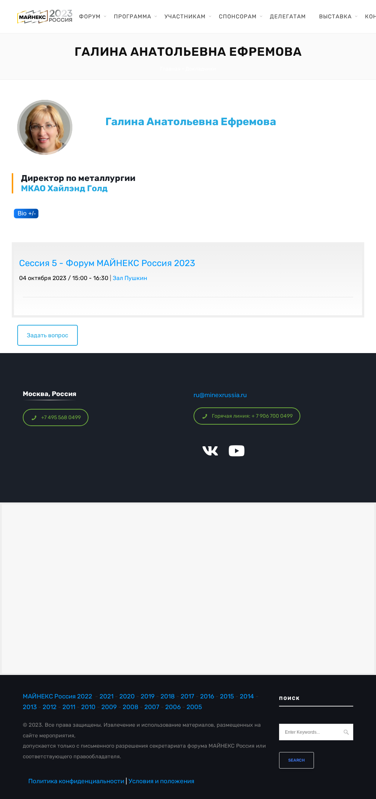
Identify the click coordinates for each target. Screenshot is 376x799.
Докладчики (200, 69)
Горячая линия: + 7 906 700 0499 (252, 416)
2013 (30, 707)
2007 (151, 707)
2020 (127, 696)
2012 (50, 707)
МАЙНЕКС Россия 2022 (57, 696)
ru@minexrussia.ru (220, 395)
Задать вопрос (47, 335)
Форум (90, 16)
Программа (132, 16)
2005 (194, 707)
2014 (247, 696)
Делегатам (288, 16)
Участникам (185, 16)
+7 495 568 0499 (61, 417)
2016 (207, 696)
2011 (68, 707)
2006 (173, 707)
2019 (148, 696)
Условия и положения (161, 781)
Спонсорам (238, 16)
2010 (88, 707)
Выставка (335, 16)
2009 (109, 707)
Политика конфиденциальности (76, 781)
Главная (170, 69)
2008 (130, 707)
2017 (187, 696)
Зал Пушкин (130, 278)
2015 (227, 696)
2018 (168, 696)
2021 (106, 696)
